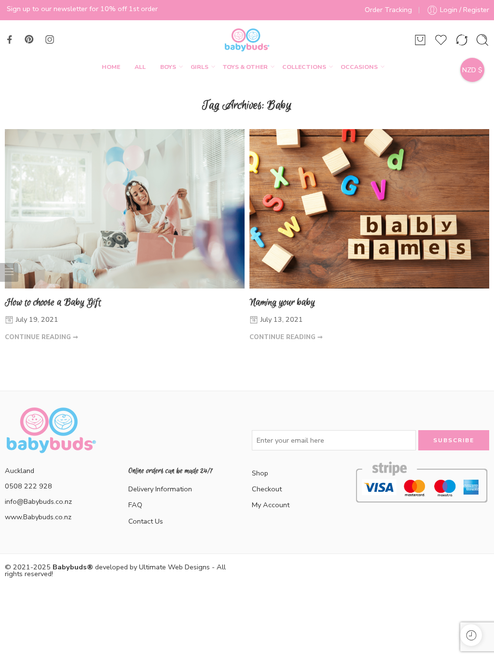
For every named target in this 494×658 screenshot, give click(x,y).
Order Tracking (388, 9)
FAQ (135, 505)
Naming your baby (282, 302)
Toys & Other (245, 67)
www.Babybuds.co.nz (38, 517)
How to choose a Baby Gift (53, 302)
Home (111, 67)
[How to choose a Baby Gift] (125, 209)
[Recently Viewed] (471, 635)
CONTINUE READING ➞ (41, 337)
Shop (260, 473)
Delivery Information (160, 489)
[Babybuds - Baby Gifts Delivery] (247, 40)
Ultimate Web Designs (174, 567)
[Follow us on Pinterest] (29, 39)
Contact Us (145, 521)
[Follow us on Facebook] (9, 39)
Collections (304, 67)
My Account (270, 505)
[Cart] (420, 40)
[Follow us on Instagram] (49, 39)
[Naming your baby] (369, 209)
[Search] (482, 40)
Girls (199, 67)
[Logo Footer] (50, 442)
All (140, 67)
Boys (168, 67)
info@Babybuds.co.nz (38, 501)
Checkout (267, 489)
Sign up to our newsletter (47, 8)
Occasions (359, 67)
